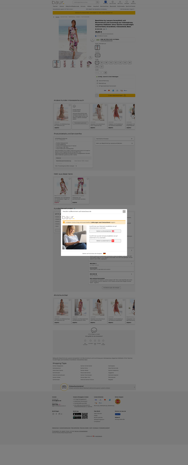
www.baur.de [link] (92, 253)
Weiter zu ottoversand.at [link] (103, 231)
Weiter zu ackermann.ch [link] (103, 240)
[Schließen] (124, 211)
